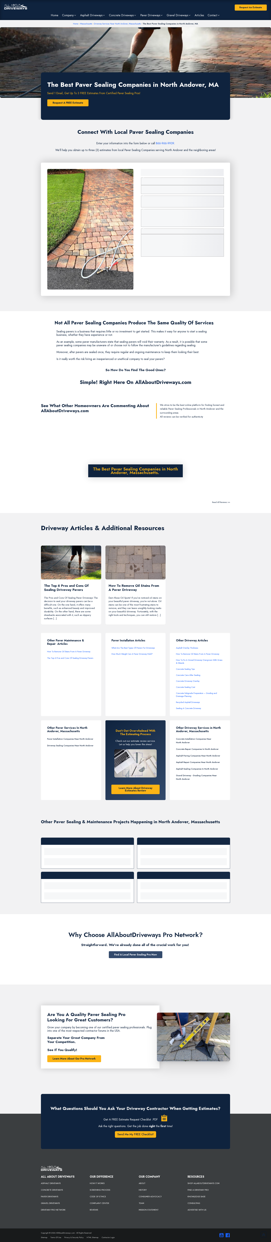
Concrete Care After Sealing (188, 675)
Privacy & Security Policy (74, 1237)
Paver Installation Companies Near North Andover (70, 739)
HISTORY (143, 1190)
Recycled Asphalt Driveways (188, 702)
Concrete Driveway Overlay (187, 681)
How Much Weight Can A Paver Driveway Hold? (132, 654)
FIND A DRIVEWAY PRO (198, 1190)
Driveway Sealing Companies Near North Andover (70, 745)
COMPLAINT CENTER (99, 1203)
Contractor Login (108, 1237)
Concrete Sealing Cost (185, 687)
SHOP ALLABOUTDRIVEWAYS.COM (203, 1183)
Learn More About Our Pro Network (74, 1058)
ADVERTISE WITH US (197, 1209)
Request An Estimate (250, 7)
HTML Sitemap (92, 1237)
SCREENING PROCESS (100, 1190)
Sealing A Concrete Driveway (188, 708)
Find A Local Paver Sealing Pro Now (135, 954)
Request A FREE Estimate (68, 103)
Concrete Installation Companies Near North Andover (193, 741)
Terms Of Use (55, 1237)
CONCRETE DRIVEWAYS (52, 1190)
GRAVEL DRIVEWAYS (50, 1203)
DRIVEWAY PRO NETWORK (53, 1209)
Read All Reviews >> (221, 502)
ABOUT (142, 1183)
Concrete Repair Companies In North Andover (197, 749)
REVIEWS (94, 1209)
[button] (69, 15)
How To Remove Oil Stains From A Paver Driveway (68, 651)
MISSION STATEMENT (149, 1209)
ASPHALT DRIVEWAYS (51, 1183)
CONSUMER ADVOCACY (150, 1196)
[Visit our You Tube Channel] (221, 1235)
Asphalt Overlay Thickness (187, 647)
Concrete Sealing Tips (185, 669)
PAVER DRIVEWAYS (49, 1196)
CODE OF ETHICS (98, 1196)
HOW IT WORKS (97, 1183)
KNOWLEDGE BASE (197, 1196)
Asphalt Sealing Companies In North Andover (197, 768)
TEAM (141, 1203)
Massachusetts (86, 23)
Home (75, 23)
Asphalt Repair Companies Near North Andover (198, 762)
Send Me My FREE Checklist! (135, 1134)
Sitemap (44, 1237)
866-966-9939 (165, 143)
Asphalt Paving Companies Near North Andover (198, 755)
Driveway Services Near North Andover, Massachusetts (117, 23)
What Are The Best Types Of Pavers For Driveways (133, 647)
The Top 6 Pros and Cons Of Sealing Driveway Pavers (70, 658)
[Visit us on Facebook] (227, 1235)
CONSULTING (194, 1203)
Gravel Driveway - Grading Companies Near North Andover (196, 777)
